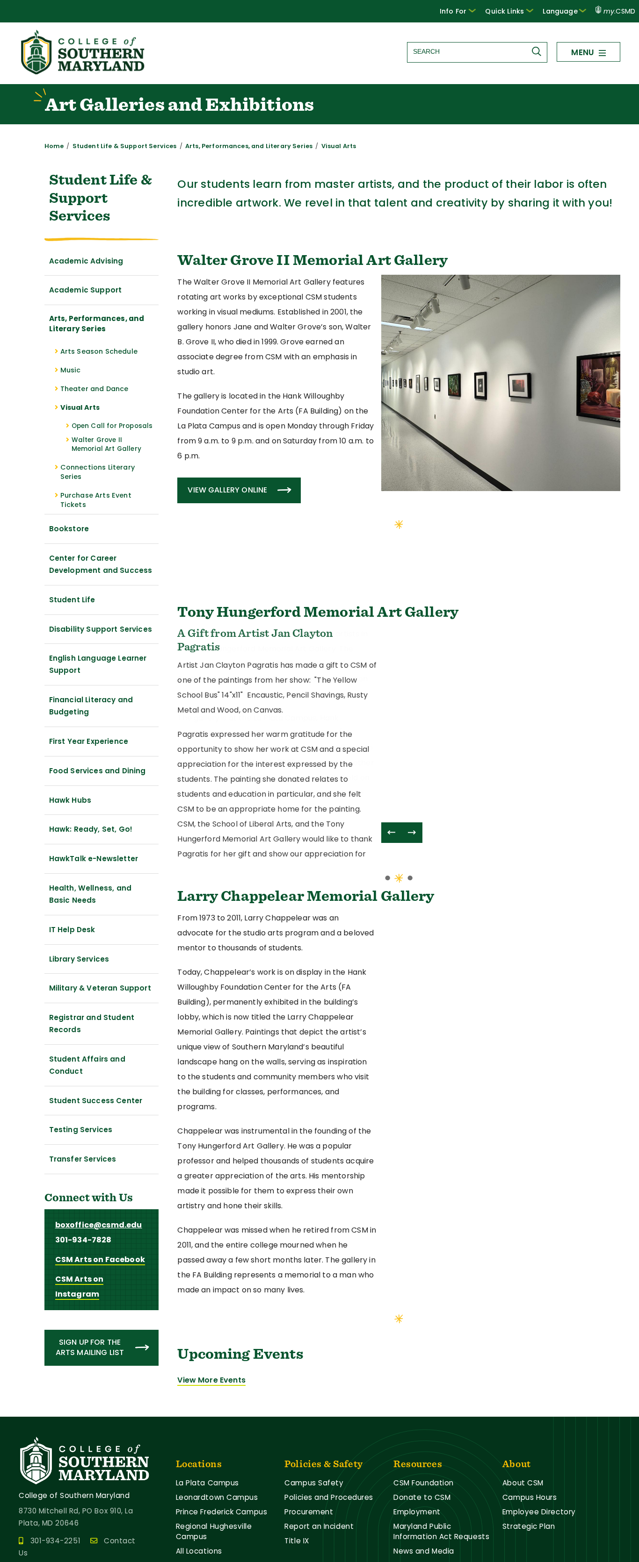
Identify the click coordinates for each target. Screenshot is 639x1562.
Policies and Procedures (328, 1517)
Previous (391, 832)
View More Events (211, 1399)
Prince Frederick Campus (222, 1532)
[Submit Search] (539, 51)
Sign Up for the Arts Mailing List (90, 1347)
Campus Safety (313, 1503)
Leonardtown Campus (217, 1517)
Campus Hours (529, 1517)
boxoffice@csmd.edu (98, 1225)
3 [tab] (410, 897)
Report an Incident (319, 1546)
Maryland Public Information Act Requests (441, 1551)
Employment (416, 1532)
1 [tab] (398, 524)
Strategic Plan (528, 1546)
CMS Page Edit (26, 1428)
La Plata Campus (207, 1503)
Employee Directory (539, 1532)
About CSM (523, 1503)
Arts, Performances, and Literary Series (248, 146)
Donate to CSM (421, 1517)
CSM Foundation (423, 1503)
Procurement (308, 1532)
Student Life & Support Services (125, 146)
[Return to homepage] (84, 71)
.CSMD (619, 11)
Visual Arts (338, 146)
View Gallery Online (227, 490)
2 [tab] (398, 897)
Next (412, 832)
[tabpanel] (398, 392)
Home (54, 146)
